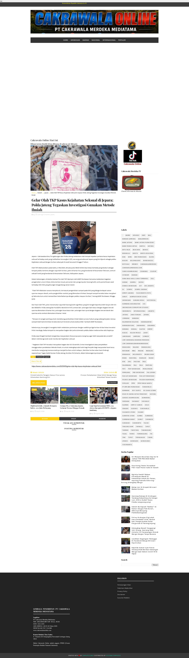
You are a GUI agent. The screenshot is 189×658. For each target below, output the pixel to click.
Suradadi (126, 423)
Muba (124, 358)
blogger (45, 418)
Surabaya (149, 419)
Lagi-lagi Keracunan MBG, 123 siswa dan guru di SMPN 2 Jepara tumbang (103, 408)
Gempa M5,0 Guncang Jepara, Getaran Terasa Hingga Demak (72, 407)
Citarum (125, 275)
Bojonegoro (135, 260)
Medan (140, 351)
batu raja (126, 249)
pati (123, 369)
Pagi (144, 361)
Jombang (126, 318)
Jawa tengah (136, 314)
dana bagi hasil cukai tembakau (135, 278)
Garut (124, 296)
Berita (135, 253)
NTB (123, 361)
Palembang (126, 365)
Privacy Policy (122, 591)
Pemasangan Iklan (124, 585)
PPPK (133, 383)
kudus (125, 332)
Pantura (149, 365)
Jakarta (151, 311)
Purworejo (147, 387)
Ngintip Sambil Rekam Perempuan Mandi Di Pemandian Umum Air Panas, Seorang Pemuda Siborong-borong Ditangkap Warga (138, 478)
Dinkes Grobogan (129, 286)
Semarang (146, 397)
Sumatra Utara (128, 415)
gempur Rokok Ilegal (138, 296)
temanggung (142, 434)
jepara (46, 193)
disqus (73, 418)
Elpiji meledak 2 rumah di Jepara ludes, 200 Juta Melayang (44, 407)
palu (141, 365)
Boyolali (125, 264)
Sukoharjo (144, 408)
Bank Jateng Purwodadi (144, 242)
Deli (152, 278)
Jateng (125, 314)
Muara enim (149, 354)
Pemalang (126, 372)
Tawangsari (146, 430)
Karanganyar (146, 322)
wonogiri (134, 441)
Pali (135, 365)
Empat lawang (128, 293)
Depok (141, 282)
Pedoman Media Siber (125, 588)
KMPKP (150, 329)
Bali (149, 235)
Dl (123, 289)
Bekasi (145, 249)
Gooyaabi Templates (113, 655)
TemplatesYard (87, 655)
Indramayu (126, 311)
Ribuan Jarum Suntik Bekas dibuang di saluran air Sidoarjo (54, 144)
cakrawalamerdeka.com (132, 268)
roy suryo (136, 390)
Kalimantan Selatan (130, 322)
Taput (147, 426)
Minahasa (126, 354)
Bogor (125, 260)
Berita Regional (147, 253)
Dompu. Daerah (141, 289)
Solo (147, 405)
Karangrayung (128, 325)
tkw (124, 437)
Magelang (126, 347)
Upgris (125, 441)
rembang (126, 390)
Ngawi (151, 358)
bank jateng (127, 242)
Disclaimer (121, 594)
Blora (151, 257)
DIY (140, 286)
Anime (128, 235)
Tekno (132, 434)
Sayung (153, 394)
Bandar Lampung (129, 239)
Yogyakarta (127, 444)
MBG (134, 351)
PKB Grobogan (138, 372)
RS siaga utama (150, 390)
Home (65, 40)
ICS (144, 304)
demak (125, 282)
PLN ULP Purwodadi (146, 376)
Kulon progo (135, 332)
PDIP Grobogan (134, 369)
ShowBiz (135, 401)
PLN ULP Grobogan (129, 376)
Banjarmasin (143, 239)
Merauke (149, 351)
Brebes (135, 264)
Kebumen (151, 325)
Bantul (142, 246)
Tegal (124, 434)
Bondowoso (148, 260)
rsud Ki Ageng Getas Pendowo (134, 394)
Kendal (134, 329)
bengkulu (126, 253)
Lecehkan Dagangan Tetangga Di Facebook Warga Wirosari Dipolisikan (144, 541)
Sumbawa (149, 415)
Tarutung (135, 430)
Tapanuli (139, 426)
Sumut (140, 419)
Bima (130, 257)
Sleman (125, 405)
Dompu (129, 289)
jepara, (52, 214)
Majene (136, 347)
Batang (151, 246)
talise (146, 423)
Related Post (38, 383)
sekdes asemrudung (130, 397)
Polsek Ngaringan (146, 379)
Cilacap (153, 271)
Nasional (96, 40)
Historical (151, 300)
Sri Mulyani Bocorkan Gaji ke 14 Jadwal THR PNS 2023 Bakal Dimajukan (145, 459)
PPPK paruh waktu (145, 383)
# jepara (46, 357)
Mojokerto (137, 354)
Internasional (109, 40)
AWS (143, 235)
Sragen (125, 408)
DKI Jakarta (149, 286)
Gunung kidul (138, 300)
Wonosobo (145, 441)
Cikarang (144, 271)
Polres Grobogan (129, 379)
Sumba (140, 415)
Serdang (125, 401)
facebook (102, 418)
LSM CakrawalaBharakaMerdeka (135, 343)
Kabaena (135, 318)
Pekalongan (147, 369)
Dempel (133, 282)
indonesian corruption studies (135, 307)
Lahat (145, 332)
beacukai (136, 249)
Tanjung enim (127, 426)
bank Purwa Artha (129, 246)
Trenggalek (140, 437)
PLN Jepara (151, 372)
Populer (122, 40)
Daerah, (47, 214)
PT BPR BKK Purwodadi (131, 387)
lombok (146, 336)
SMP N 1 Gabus (136, 405)
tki (151, 434)
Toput (130, 437)
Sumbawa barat (128, 419)
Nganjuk (142, 358)
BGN (123, 257)
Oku (129, 361)
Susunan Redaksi (123, 598)
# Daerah (39, 357)
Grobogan (75, 40)
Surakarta (137, 423)
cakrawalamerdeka (148, 264)
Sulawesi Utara (128, 412)
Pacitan (137, 361)
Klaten (142, 329)
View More (113, 382)
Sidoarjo (145, 401)
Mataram (126, 351)
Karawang (141, 325)
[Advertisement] (94, 60)
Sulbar (140, 412)
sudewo (134, 408)
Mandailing (146, 347)
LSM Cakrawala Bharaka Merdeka (135, 340)
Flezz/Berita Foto (143, 293)
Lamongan (126, 336)
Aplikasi (136, 235)
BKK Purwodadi (141, 257)
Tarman (125, 430)
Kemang (125, 329)
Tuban (150, 437)
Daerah (86, 40)
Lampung (136, 336)
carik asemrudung (129, 271)
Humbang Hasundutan (131, 304)
